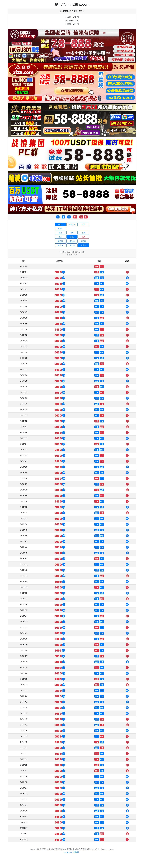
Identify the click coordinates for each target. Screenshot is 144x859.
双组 (72, 237)
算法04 (60, 245)
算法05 (72, 245)
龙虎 (83, 237)
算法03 (83, 241)
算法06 (83, 245)
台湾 (83, 224)
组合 (60, 233)
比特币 (60, 229)
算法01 (60, 241)
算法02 (72, 241)
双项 (83, 233)
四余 (60, 237)
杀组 (72, 233)
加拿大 (60, 224)
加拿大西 (72, 224)
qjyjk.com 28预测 (71, 852)
